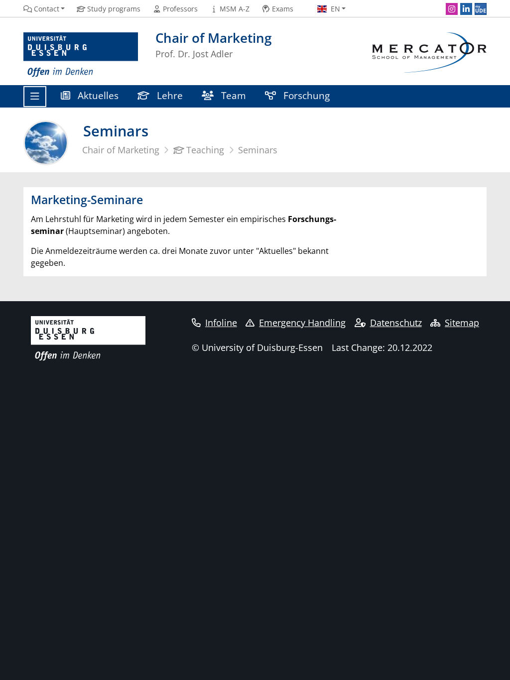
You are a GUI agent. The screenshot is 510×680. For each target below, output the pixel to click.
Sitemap (462, 323)
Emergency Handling (302, 323)
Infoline (221, 323)
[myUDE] (481, 9)
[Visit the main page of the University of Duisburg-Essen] (80, 55)
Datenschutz (396, 323)
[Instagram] (452, 9)
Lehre (168, 95)
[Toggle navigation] (34, 96)
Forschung (305, 95)
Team (232, 95)
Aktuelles (97, 95)
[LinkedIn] (466, 9)
